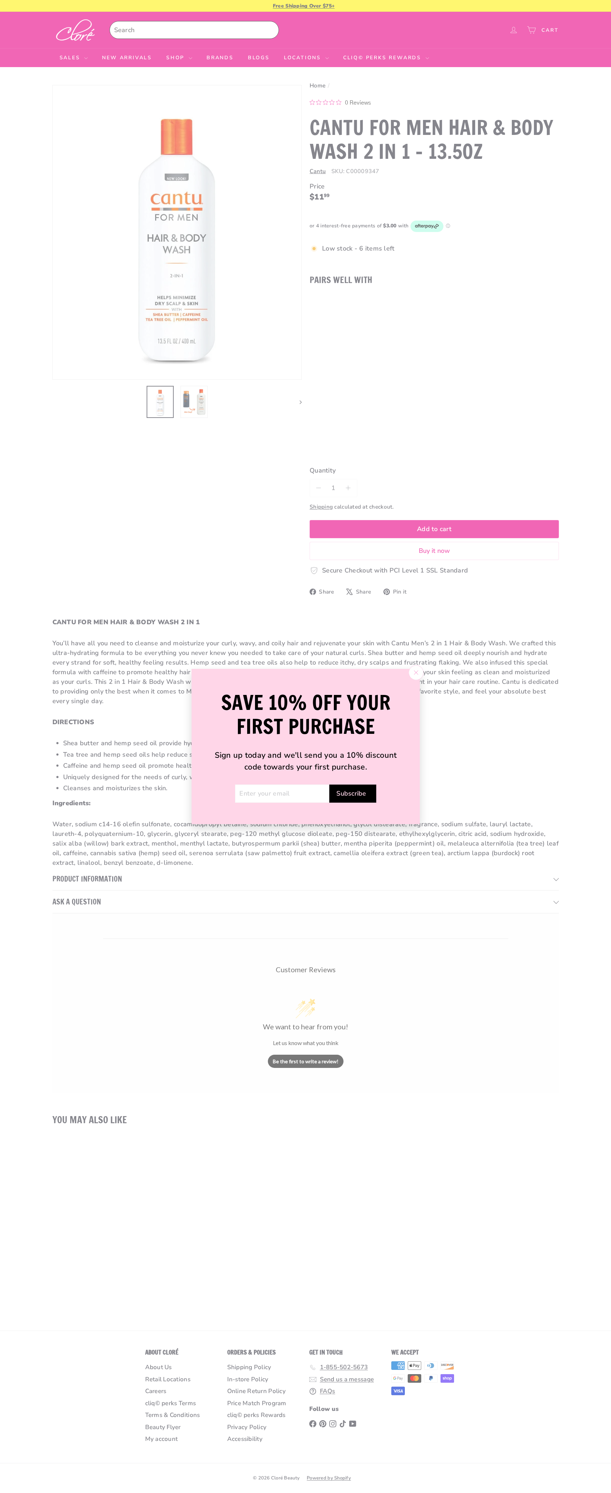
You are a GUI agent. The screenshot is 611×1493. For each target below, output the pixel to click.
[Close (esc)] (415, 672)
